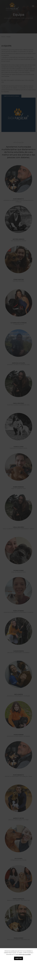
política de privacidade (24, 954)
